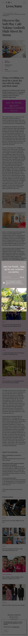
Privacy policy (12, 281)
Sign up (22, 277)
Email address (6, 277)
